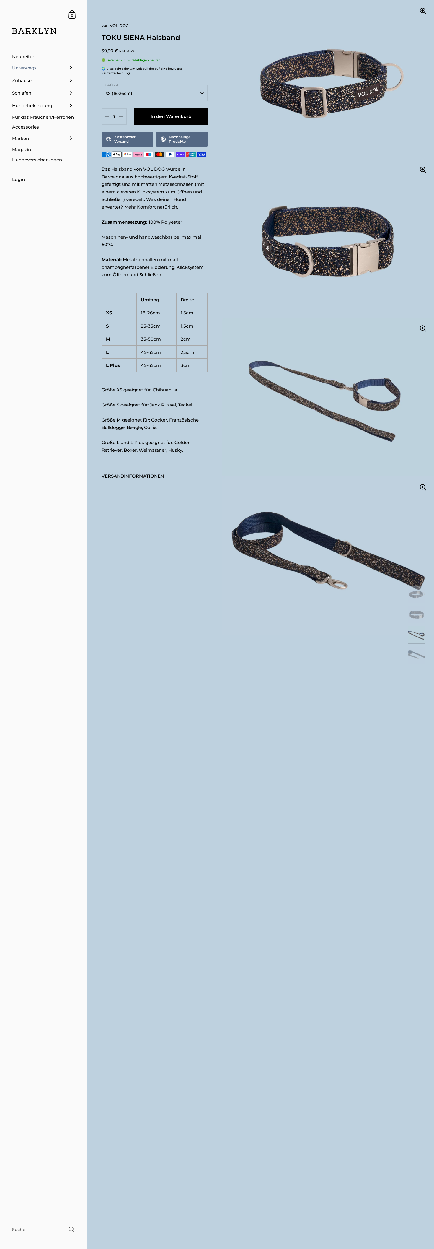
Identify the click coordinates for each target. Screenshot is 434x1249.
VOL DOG (119, 25)
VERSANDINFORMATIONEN (133, 476)
